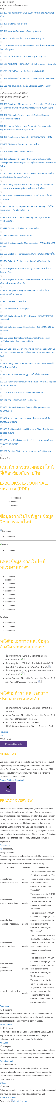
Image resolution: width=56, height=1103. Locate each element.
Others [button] (3, 1083)
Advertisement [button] (6, 1061)
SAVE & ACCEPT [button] (8, 1097)
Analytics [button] (4, 1043)
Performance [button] (6, 1024)
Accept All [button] (19, 780)
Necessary (8, 849)
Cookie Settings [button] (7, 780)
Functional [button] (4, 1006)
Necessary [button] (5, 845)
